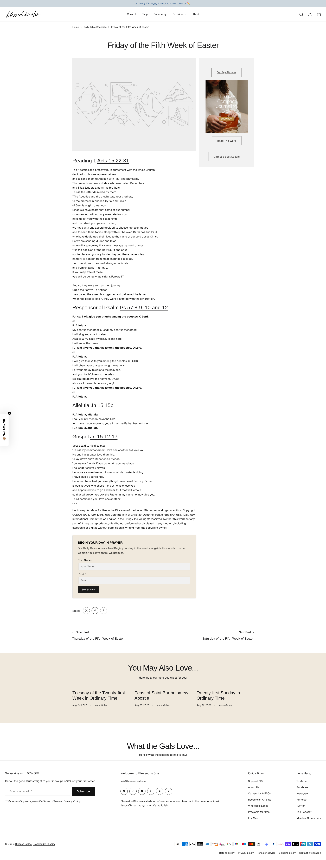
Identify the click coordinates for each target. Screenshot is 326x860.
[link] (86, 610)
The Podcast (304, 811)
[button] (4, 430)
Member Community (309, 818)
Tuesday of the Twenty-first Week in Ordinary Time (98, 695)
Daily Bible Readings (95, 27)
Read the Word (226, 141)
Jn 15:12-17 (104, 436)
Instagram (303, 793)
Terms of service (266, 852)
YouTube (301, 781)
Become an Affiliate (259, 799)
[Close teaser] (9, 413)
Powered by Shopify (44, 843)
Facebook (302, 787)
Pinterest (302, 799)
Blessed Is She (23, 843)
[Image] (227, 106)
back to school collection (174, 3)
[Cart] (319, 14)
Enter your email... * (20, 791)
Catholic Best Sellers (227, 156)
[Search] (301, 14)
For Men (253, 818)
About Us (253, 787)
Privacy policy (246, 852)
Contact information (310, 852)
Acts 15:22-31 (113, 160)
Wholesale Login (258, 805)
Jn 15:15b (102, 405)
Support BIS (255, 781)
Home (75, 27)
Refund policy (227, 852)
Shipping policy (287, 852)
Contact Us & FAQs (259, 793)
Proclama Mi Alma (259, 811)
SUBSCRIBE (88, 589)
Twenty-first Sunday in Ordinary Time (218, 695)
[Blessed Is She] (23, 14)
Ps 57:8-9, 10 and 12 (144, 307)
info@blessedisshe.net (133, 781)
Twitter (301, 805)
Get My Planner (226, 72)
